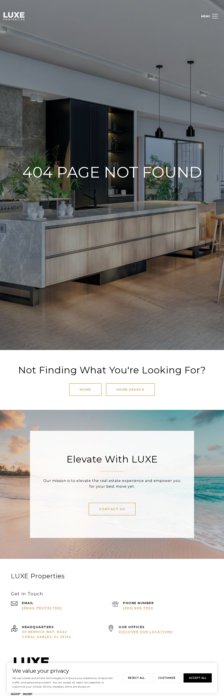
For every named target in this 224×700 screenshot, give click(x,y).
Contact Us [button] (112, 509)
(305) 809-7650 (138, 608)
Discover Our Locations (146, 632)
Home (85, 390)
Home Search (130, 390)
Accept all (197, 677)
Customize (166, 677)
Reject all (136, 677)
